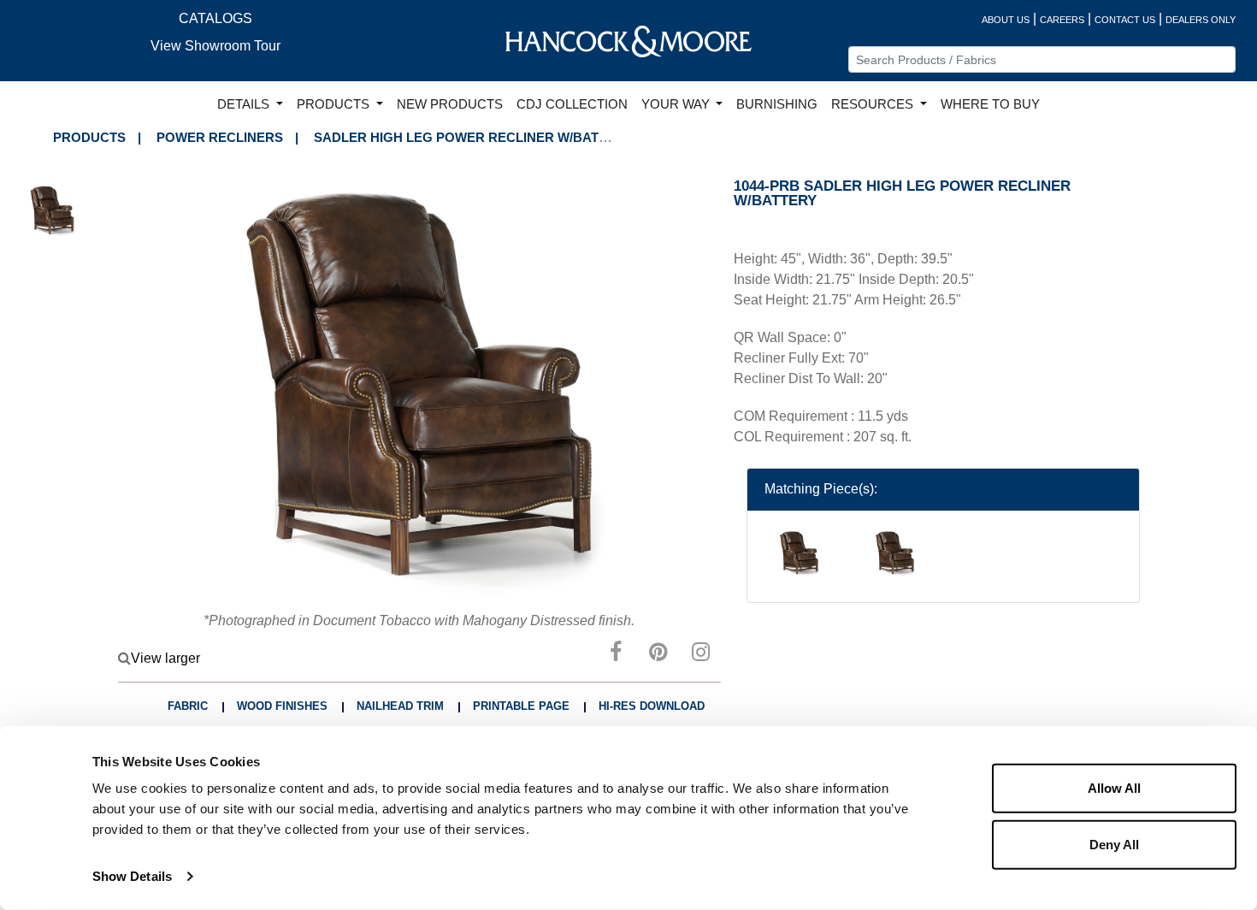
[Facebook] (615, 654)
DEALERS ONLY (1201, 20)
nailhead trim (400, 706)
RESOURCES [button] (874, 104)
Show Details (132, 876)
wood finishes (282, 706)
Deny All (1114, 843)
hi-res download (652, 706)
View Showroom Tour (215, 45)
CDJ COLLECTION (572, 104)
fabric (188, 706)
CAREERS (1062, 20)
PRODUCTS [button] (335, 104)
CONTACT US (1125, 20)
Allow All (1114, 788)
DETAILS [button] (245, 104)
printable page (521, 706)
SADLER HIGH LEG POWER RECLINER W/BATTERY (473, 137)
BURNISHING (776, 104)
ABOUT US (1006, 20)
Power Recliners (219, 137)
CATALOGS (215, 18)
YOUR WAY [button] (677, 104)
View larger (165, 658)
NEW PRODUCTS (450, 104)
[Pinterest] (658, 654)
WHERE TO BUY (990, 104)
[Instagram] (701, 654)
